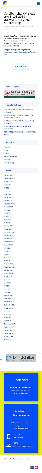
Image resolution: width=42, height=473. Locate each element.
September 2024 (9, 178)
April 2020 (7, 314)
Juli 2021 (7, 280)
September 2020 (9, 305)
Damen (6, 150)
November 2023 (9, 197)
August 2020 (8, 308)
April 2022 (7, 257)
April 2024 (7, 191)
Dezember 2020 (9, 299)
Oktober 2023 (8, 201)
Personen (7, 160)
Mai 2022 (7, 254)
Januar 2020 (8, 321)
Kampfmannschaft (11, 29)
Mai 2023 (7, 216)
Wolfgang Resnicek (14, 26)
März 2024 (7, 194)
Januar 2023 (8, 229)
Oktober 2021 (8, 270)
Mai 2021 (7, 286)
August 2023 (8, 207)
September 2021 (9, 273)
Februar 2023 (8, 226)
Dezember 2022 (9, 232)
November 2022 (9, 235)
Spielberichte (21, 66)
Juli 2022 (7, 248)
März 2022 (7, 261)
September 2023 (9, 204)
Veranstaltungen (9, 163)
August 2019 (8, 337)
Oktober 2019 (8, 330)
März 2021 (7, 292)
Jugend (6, 153)
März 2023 (7, 223)
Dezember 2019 (9, 324)
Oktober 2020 (8, 302)
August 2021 (8, 276)
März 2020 (7, 318)
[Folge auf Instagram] (36, 467)
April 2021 (7, 289)
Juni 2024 (7, 185)
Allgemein (7, 147)
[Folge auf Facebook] (32, 467)
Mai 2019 (7, 340)
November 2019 (9, 327)
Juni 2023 (7, 213)
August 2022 (8, 245)
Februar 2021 (8, 295)
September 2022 (9, 242)
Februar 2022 (8, 264)
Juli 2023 (7, 210)
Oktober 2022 (8, 238)
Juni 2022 (7, 251)
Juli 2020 (7, 311)
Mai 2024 (7, 188)
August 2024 (8, 182)
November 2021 (9, 267)
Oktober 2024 (8, 175)
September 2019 (9, 333)
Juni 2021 (7, 283)
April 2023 (7, 220)
